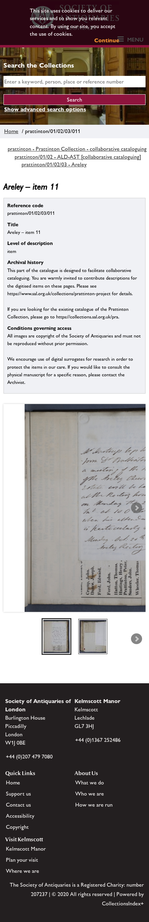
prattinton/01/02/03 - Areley (54, 164)
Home (11, 131)
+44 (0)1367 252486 (98, 740)
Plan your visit (22, 860)
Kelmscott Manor (26, 848)
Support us (18, 793)
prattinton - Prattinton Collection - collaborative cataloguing (77, 149)
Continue (106, 40)
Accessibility (20, 816)
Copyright (17, 827)
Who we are (89, 793)
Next (136, 507)
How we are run (94, 804)
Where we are (22, 871)
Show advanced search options (45, 109)
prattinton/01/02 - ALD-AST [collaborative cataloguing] (78, 156)
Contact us (18, 804)
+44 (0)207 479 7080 (29, 756)
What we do (89, 782)
